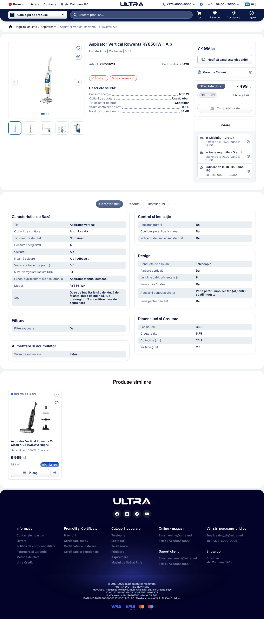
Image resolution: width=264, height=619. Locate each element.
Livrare (21, 540)
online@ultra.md (180, 535)
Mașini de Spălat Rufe (126, 562)
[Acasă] (132, 4)
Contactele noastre (30, 535)
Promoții (70, 535)
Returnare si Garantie (31, 551)
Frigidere (117, 551)
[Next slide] (78, 82)
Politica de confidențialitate (35, 546)
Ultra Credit (24, 562)
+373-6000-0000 (177, 540)
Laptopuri (118, 540)
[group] (109, 204)
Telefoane (118, 535)
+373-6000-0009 (177, 564)
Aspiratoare (119, 557)
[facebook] (117, 514)
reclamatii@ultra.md (182, 558)
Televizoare (119, 546)
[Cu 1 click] (55, 473)
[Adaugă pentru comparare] (78, 56)
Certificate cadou (76, 540)
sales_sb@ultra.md (229, 535)
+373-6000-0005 (224, 540)
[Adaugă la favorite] (78, 48)
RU (252, 4)
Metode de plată (27, 557)
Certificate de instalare (80, 546)
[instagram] (127, 514)
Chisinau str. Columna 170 (218, 560)
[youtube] (147, 514)
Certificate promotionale (81, 551)
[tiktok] (137, 514)
